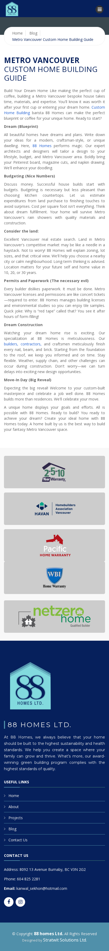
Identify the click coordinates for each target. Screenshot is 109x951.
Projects (15, 817)
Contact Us (18, 839)
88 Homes (42, 145)
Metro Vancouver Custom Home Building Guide (52, 39)
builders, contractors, (23, 343)
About (13, 806)
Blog (33, 33)
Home (17, 33)
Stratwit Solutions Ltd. (65, 940)
